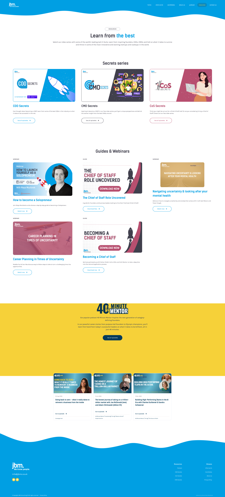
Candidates (171, 5)
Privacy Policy (208, 480)
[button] (93, 209)
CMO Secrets (178, 480)
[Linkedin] (17, 479)
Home (149, 5)
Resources (202, 5)
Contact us (213, 5)
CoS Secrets (178, 476)
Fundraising (108, 416)
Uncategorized (58, 418)
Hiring (113, 416)
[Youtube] (13, 479)
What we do (159, 5)
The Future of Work (153, 418)
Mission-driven (119, 416)
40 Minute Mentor (99, 416)
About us (182, 5)
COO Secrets (178, 472)
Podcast (192, 5)
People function (99, 418)
